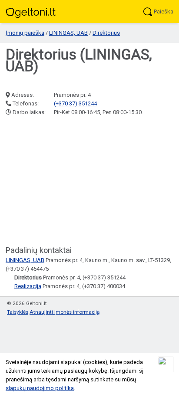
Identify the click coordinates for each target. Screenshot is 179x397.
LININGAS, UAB (68, 33)
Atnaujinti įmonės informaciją (64, 312)
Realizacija (27, 286)
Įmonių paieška (25, 33)
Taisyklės (17, 312)
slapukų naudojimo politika (40, 388)
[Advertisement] (89, 181)
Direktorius (106, 33)
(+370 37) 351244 (75, 103)
